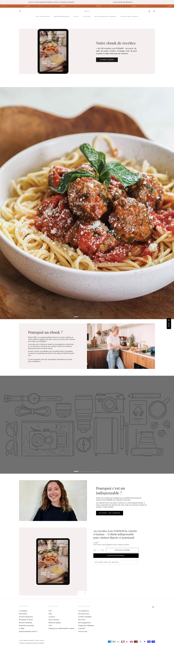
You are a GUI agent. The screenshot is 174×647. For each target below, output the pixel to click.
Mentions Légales (55, 622)
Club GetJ (81, 628)
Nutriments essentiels (26, 625)
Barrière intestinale (25, 622)
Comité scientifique (85, 617)
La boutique (23, 611)
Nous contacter (54, 619)
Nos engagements (84, 622)
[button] (20, 11)
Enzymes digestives (26, 617)
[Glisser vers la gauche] (80, 593)
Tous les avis (82, 631)
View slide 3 (87, 315)
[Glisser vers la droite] (84, 593)
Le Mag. (22, 628)
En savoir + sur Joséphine (109, 513)
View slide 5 (98, 315)
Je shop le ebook (107, 59)
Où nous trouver (83, 614)
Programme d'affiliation (86, 625)
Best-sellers (23, 614)
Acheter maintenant (116, 555)
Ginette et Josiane (29, 640)
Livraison (52, 617)
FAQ (50, 614)
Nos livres (81, 619)
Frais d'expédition (107, 544)
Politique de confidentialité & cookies (61, 628)
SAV (50, 611)
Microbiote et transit (26, 619)
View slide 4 (92, 315)
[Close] (169, 320)
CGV (50, 625)
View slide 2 (81, 315)
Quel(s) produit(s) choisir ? (28, 631)
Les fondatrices (83, 611)
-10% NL (169, 325)
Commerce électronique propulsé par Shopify (31, 643)
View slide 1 (76, 315)
